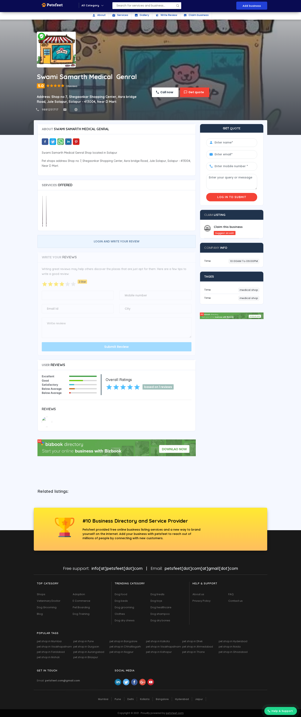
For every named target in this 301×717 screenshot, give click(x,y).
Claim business (196, 15)
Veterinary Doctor (48, 601)
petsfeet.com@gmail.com (62, 680)
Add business (252, 5)
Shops (41, 594)
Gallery (142, 15)
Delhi (130, 699)
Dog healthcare (160, 607)
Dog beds (121, 601)
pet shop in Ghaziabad (233, 652)
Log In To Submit (231, 197)
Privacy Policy (201, 601)
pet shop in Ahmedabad (197, 646)
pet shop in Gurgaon (86, 646)
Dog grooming (124, 607)
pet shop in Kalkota (158, 641)
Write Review (166, 15)
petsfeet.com (175, 713)
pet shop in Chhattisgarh (125, 646)
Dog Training (81, 614)
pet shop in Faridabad (51, 652)
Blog (40, 614)
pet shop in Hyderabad (233, 641)
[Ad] (116, 447)
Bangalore (162, 699)
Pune (118, 699)
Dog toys (156, 601)
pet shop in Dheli (192, 641)
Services (120, 15)
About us (198, 594)
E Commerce (81, 601)
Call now (166, 92)
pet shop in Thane (193, 652)
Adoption (79, 594)
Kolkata (144, 699)
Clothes (120, 614)
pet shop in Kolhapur (159, 652)
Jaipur (199, 699)
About (99, 15)
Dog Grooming (47, 607)
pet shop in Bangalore (123, 641)
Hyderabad (182, 699)
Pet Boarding (81, 607)
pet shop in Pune (83, 641)
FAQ (231, 594)
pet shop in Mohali (48, 657)
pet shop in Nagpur (121, 652)
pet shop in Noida (230, 646)
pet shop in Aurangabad (88, 652)
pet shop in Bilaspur (85, 657)
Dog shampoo (160, 614)
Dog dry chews (125, 620)
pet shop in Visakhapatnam (54, 646)
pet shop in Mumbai (49, 641)
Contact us (235, 601)
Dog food (121, 594)
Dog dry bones (160, 620)
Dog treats (157, 594)
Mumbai (103, 699)
